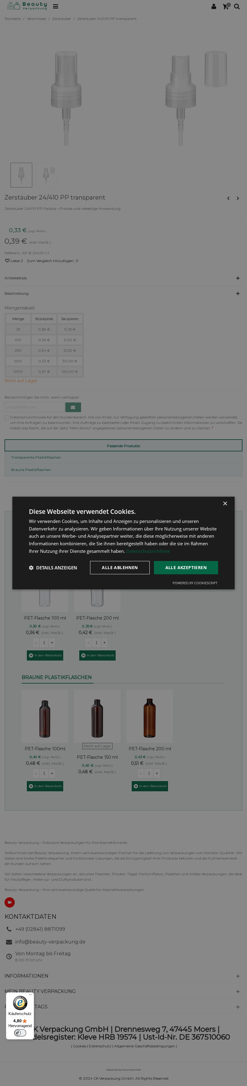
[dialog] (123, 543)
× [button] (225, 503)
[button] (53, 567)
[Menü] (30, 996)
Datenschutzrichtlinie (148, 551)
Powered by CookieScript (195, 583)
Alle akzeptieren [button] (186, 567)
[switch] (20, 1032)
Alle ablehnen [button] (120, 567)
